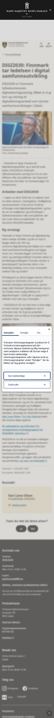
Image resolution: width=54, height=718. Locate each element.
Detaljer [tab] (24, 332)
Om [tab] (38, 332)
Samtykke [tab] (9, 332)
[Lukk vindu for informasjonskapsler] (49, 329)
